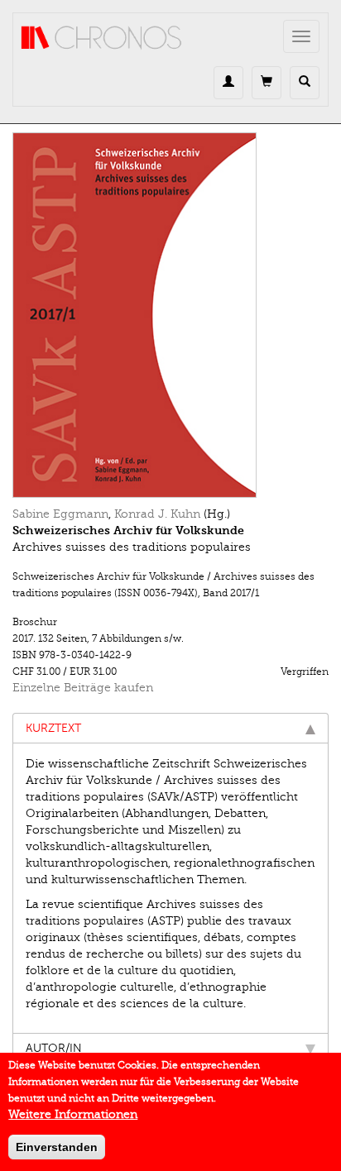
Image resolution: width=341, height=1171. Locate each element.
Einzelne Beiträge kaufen (82, 687)
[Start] (101, 38)
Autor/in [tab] (54, 1048)
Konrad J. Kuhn (157, 514)
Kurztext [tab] (53, 728)
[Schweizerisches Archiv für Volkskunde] (170, 315)
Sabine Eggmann (60, 514)
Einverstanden (57, 1147)
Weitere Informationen (72, 1114)
